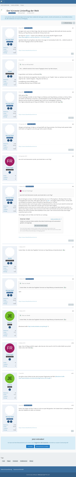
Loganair (27, 35)
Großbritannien (23, 461)
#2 (73, 60)
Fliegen (8, 461)
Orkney (31, 461)
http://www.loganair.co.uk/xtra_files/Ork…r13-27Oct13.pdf (34, 37)
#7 (73, 247)
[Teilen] (74, 23)
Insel (4, 461)
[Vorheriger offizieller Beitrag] (69, 118)
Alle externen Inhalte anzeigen (41, 225)
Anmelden (30, 446)
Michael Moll (21, 13)
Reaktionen (5, 47)
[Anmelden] (70, 2)
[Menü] (74, 1)
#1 (73, 28)
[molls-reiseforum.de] (2, 1)
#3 (73, 92)
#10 (73, 343)
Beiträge (5, 52)
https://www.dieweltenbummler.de (28, 50)
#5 (73, 156)
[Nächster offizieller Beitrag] (72, 54)
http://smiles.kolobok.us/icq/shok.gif (37, 326)
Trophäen (5, 51)
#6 (73, 186)
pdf (48, 200)
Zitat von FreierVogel (27, 191)
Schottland (15, 461)
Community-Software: (38, 474)
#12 (73, 405)
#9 (73, 311)
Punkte (4, 49)
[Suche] (66, 1)
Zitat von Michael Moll (27, 64)
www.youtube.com (55, 219)
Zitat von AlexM (26, 283)
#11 (73, 373)
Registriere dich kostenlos (41, 442)
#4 (73, 124)
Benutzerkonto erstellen (42, 446)
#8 (73, 279)
